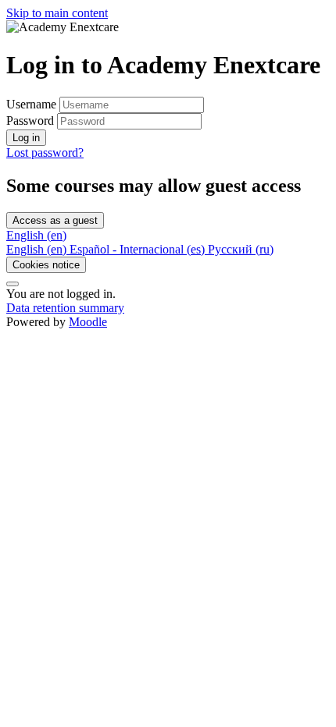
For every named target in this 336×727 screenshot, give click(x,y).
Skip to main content (57, 13)
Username (32, 104)
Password (30, 120)
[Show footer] (12, 284)
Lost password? (45, 152)
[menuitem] (38, 249)
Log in (26, 138)
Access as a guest (55, 220)
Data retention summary (65, 307)
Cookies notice (46, 265)
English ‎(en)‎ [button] (36, 235)
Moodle (88, 321)
